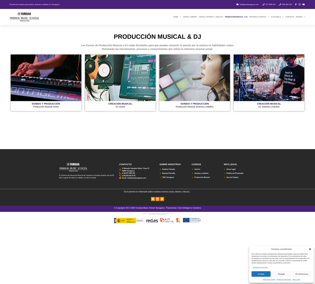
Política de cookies (269, 279)
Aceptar (261, 274)
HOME (175, 17)
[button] (310, 249)
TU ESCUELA (276, 17)
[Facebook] (153, 199)
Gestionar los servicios (260, 267)
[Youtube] (162, 199)
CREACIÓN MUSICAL (120, 103)
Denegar (281, 274)
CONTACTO (289, 17)
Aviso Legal (296, 279)
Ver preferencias (301, 274)
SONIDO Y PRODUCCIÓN (46, 103)
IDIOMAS (299, 17)
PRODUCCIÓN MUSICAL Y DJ (236, 17)
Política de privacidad (284, 279)
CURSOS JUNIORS (190, 17)
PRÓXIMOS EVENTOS (257, 17)
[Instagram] (157, 199)
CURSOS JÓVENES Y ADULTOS (211, 17)
